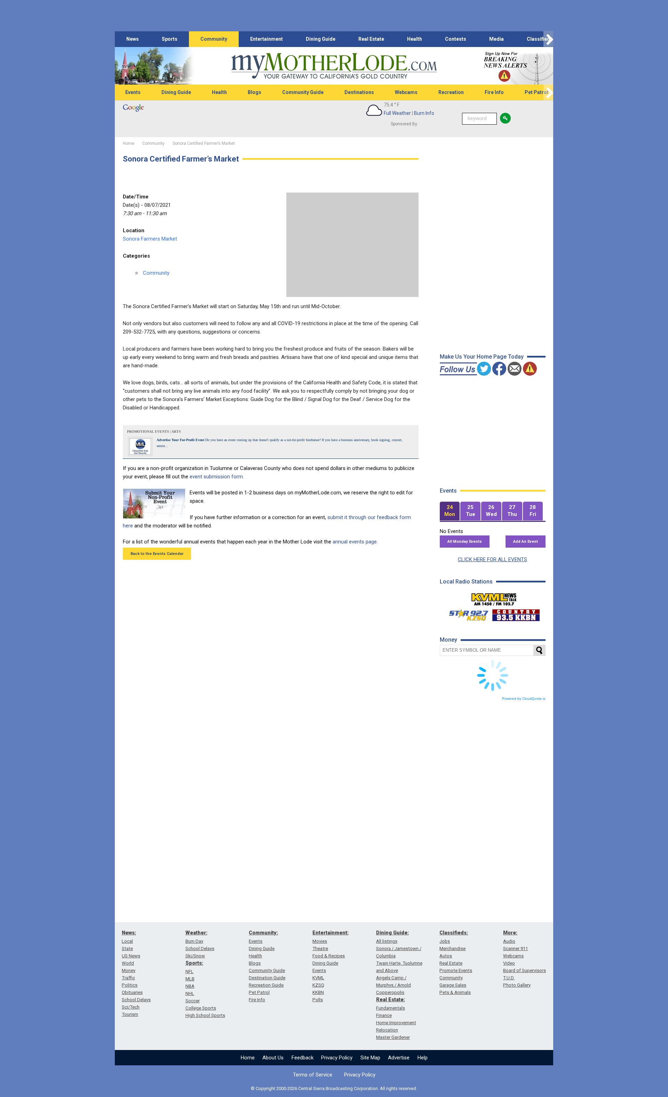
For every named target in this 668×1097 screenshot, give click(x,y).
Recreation (451, 92)
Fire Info (494, 92)
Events (133, 92)
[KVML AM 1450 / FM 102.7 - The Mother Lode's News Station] (494, 597)
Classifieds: (453, 933)
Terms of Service (312, 1075)
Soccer (192, 1000)
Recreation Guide (266, 985)
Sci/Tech (131, 1007)
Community (213, 39)
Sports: (194, 963)
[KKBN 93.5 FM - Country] (516, 613)
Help (423, 1058)
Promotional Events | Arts (154, 431)
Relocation (387, 1030)
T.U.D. (509, 977)
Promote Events (455, 970)
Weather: (196, 933)
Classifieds (540, 39)
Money (128, 970)
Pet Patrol (536, 92)
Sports (169, 39)
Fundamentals (390, 1008)
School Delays (136, 999)
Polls (317, 999)
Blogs (254, 92)
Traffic (128, 977)
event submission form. (217, 476)
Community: (263, 933)
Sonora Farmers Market (150, 239)
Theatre (320, 948)
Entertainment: (330, 933)
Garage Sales (452, 985)
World (128, 963)
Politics (129, 985)
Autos (445, 955)
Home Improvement (396, 1022)
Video (509, 963)
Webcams (406, 92)
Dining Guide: (392, 933)
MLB (189, 978)
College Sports (200, 1008)
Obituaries (132, 992)
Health (414, 39)
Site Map (370, 1058)
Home (248, 1058)
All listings (386, 941)
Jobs (444, 941)
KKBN (318, 992)
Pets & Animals (455, 992)
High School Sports (205, 1015)
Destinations (359, 92)
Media (496, 39)
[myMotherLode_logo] (334, 66)
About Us (273, 1058)
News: (129, 933)
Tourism (130, 1014)
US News (131, 955)
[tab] (450, 511)
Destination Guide (267, 977)
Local (127, 941)
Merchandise (452, 948)
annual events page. (355, 542)
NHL (189, 993)
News (132, 39)
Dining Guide (320, 39)
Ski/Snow (195, 955)
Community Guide (303, 92)
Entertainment (266, 39)
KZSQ (318, 985)
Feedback (302, 1058)
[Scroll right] (548, 39)
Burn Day (194, 941)
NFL (189, 971)
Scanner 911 (515, 948)
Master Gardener (393, 1037)
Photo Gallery (517, 985)
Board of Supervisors (524, 970)
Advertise (398, 1058)
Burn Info (424, 113)
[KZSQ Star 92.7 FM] (465, 613)
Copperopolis (390, 992)
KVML (318, 977)
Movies (319, 941)
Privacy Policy (336, 1058)
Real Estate (371, 39)
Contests (455, 39)
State (127, 948)
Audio (509, 941)
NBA (189, 986)
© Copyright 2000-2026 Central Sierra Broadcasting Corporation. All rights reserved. (334, 1088)
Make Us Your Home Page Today (482, 356)
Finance (384, 1015)
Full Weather (397, 113)
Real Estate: (390, 999)
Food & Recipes (328, 955)
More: (510, 933)
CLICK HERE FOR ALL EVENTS (492, 559)
